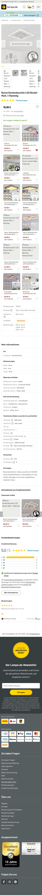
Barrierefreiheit (7, 825)
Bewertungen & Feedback (11, 810)
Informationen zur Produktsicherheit (15, 490)
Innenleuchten (16, 20)
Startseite (4, 20)
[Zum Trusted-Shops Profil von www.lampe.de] (21, 854)
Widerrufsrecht (7, 779)
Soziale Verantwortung (10, 822)
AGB (3, 775)
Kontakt (4, 806)
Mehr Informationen (11, 593)
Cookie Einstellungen (9, 788)
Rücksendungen (7, 785)
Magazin (4, 803)
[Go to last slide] (1, 514)
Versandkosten (18, 111)
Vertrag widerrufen (8, 782)
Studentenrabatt (8, 813)
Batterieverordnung (9, 772)
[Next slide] (39, 79)
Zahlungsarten (7, 766)
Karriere (4, 819)
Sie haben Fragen (8, 760)
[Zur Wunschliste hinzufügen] (37, 106)
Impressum (5, 828)
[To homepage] (9, 6)
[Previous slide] (2, 79)
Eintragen (21, 692)
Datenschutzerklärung (22, 710)
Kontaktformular (8, 706)
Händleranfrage (7, 816)
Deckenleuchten (29, 20)
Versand (4, 769)
